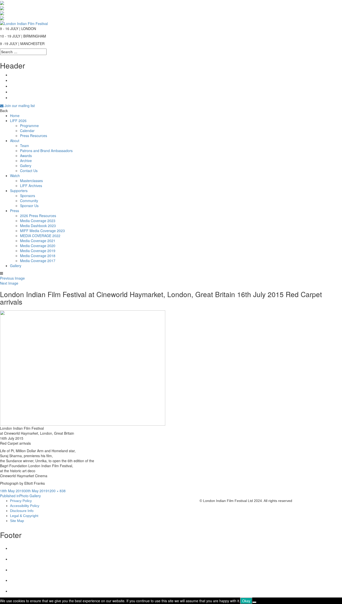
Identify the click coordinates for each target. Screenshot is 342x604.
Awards (26, 155)
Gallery (25, 165)
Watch (15, 175)
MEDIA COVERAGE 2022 (40, 235)
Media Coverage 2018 (37, 255)
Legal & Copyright (24, 516)
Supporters (19, 190)
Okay (246, 600)
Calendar (27, 130)
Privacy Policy (21, 501)
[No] (254, 602)
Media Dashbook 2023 (38, 225)
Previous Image (12, 278)
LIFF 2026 (18, 120)
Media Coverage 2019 (37, 250)
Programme (29, 125)
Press (14, 210)
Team (24, 145)
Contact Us (29, 170)
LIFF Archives (31, 185)
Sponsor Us (29, 205)
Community (29, 200)
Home (15, 115)
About (14, 140)
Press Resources (33, 135)
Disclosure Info (22, 511)
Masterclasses (31, 180)
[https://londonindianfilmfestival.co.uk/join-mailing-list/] (24, 22)
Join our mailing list (19, 105)
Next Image (9, 283)
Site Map (17, 521)
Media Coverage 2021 (37, 240)
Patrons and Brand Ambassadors (46, 150)
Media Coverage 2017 (37, 260)
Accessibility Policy (24, 506)
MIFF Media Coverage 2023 (42, 230)
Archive (26, 160)
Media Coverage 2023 (37, 220)
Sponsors (27, 195)
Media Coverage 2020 (37, 245)
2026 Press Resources (38, 215)
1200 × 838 (57, 490)
